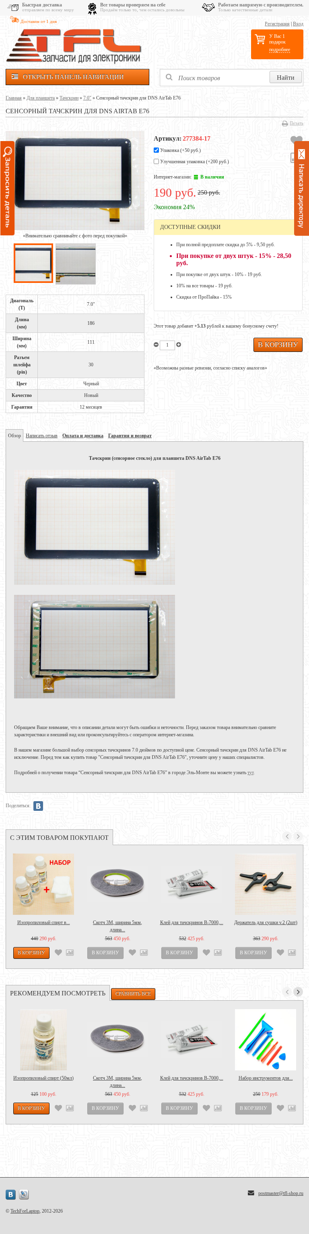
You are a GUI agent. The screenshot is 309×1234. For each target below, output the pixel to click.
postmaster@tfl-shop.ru (280, 1193)
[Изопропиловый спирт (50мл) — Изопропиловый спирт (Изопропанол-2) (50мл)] (43, 1039)
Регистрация (277, 24)
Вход (298, 24)
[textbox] (231, 77)
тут (250, 772)
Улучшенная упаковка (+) (194, 161)
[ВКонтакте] (38, 806)
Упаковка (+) (180, 150)
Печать (296, 122)
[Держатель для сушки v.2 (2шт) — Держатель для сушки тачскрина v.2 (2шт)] (265, 884)
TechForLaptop (24, 1211)
